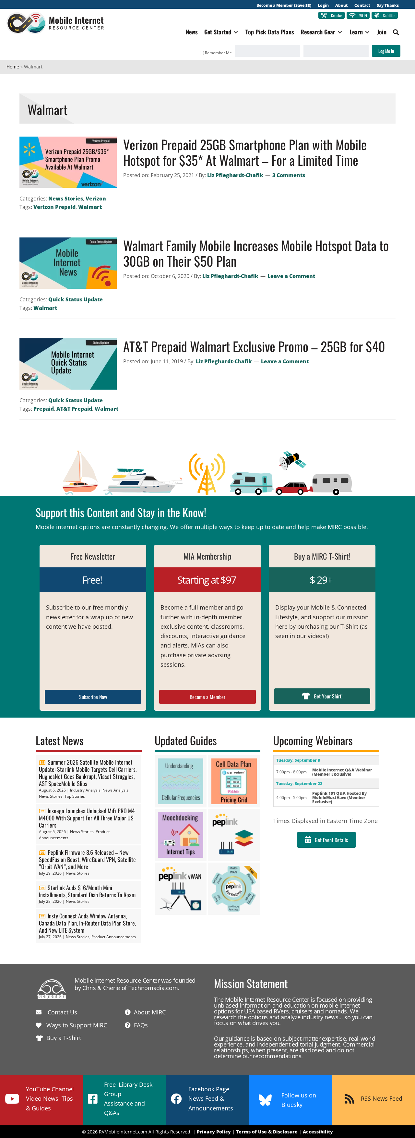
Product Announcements (113, 936)
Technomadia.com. (153, 988)
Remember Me (218, 52)
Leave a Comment (291, 276)
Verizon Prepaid (54, 207)
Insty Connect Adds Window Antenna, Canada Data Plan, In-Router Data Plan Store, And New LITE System (87, 923)
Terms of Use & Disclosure (267, 1132)
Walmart (90, 207)
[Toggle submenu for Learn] (367, 32)
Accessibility (318, 1132)
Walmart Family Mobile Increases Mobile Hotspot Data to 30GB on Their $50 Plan (256, 253)
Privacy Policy (214, 1132)
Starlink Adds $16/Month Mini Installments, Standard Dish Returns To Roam (87, 891)
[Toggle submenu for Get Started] (236, 32)
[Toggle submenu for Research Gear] (340, 32)
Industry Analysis (85, 790)
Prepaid (43, 408)
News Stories (65, 198)
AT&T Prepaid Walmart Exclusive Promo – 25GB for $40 (254, 346)
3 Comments (288, 175)
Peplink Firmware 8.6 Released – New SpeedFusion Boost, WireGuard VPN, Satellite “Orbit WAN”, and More (87, 859)
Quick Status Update (75, 299)
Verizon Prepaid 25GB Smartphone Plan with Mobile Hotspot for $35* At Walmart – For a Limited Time (245, 152)
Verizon (96, 198)
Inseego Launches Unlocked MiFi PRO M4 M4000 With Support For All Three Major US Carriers (87, 817)
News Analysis (115, 790)
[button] (396, 32)
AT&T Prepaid (74, 408)
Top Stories (75, 796)
